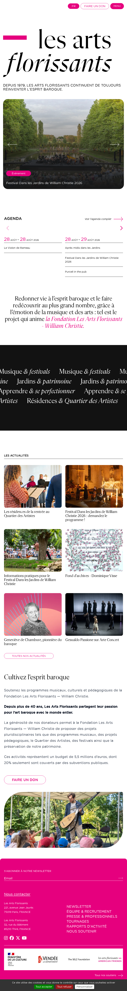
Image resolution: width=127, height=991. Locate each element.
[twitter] (19, 938)
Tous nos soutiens (105, 975)
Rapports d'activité (87, 926)
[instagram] (7, 938)
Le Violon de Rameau (17, 247)
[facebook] (13, 938)
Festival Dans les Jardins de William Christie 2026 (91, 259)
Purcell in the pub (76, 271)
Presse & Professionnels (92, 916)
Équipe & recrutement (89, 911)
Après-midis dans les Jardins (82, 247)
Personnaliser (85, 986)
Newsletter (79, 906)
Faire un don (94, 6)
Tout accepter (44, 986)
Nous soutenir (81, 931)
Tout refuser (64, 986)
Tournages (78, 921)
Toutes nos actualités (29, 656)
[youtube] (24, 938)
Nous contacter (17, 894)
